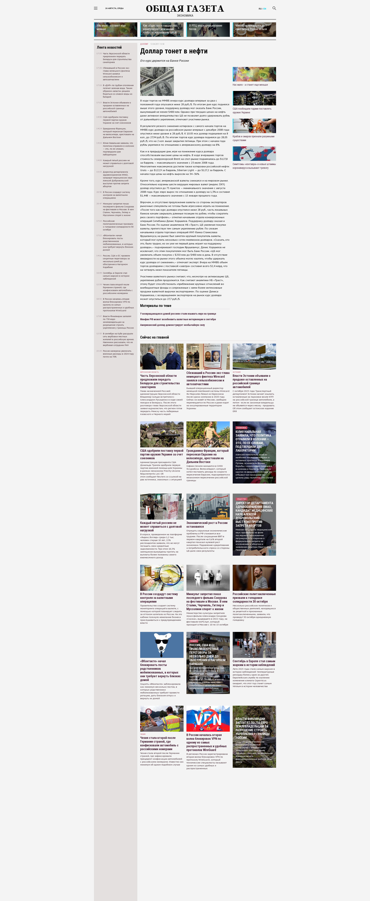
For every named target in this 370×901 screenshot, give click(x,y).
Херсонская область (149, 372)
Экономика (185, 15)
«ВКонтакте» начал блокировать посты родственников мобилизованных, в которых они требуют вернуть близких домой (160, 670)
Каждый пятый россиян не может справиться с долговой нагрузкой (161, 526)
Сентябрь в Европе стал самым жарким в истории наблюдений (254, 663)
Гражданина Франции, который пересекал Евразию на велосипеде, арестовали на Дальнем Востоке (207, 456)
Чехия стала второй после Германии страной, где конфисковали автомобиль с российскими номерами (159, 743)
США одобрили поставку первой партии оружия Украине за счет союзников (161, 454)
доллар (144, 44)
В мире (194, 641)
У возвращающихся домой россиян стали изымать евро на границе (178, 313)
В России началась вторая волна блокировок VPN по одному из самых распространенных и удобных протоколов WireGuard (206, 742)
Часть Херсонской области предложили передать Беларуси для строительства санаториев (160, 381)
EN (264, 8)
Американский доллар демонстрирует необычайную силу (172, 324)
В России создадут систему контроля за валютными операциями (159, 597)
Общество (241, 499)
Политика (241, 428)
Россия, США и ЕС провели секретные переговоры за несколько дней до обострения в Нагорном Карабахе (207, 654)
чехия (142, 734)
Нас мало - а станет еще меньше (250, 84)
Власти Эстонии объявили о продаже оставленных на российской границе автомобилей (251, 381)
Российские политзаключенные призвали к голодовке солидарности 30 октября (254, 597)
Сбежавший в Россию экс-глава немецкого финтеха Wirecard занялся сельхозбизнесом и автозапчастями (208, 378)
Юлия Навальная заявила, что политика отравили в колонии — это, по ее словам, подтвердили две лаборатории (253, 441)
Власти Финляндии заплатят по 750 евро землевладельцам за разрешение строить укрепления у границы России (253, 728)
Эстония (236, 372)
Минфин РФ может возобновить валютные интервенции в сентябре (178, 319)
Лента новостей (109, 47)
